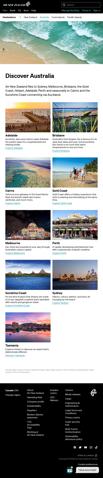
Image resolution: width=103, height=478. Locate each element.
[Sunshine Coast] (28, 275)
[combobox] (81, 4)
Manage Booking (70, 10)
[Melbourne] (28, 225)
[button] (82, 470)
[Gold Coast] (75, 172)
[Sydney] (75, 275)
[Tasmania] (28, 327)
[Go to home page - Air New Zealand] (17, 4)
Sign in (96, 10)
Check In (86, 10)
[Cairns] (28, 172)
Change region (12, 394)
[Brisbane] (75, 117)
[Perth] (75, 225)
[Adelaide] (28, 117)
